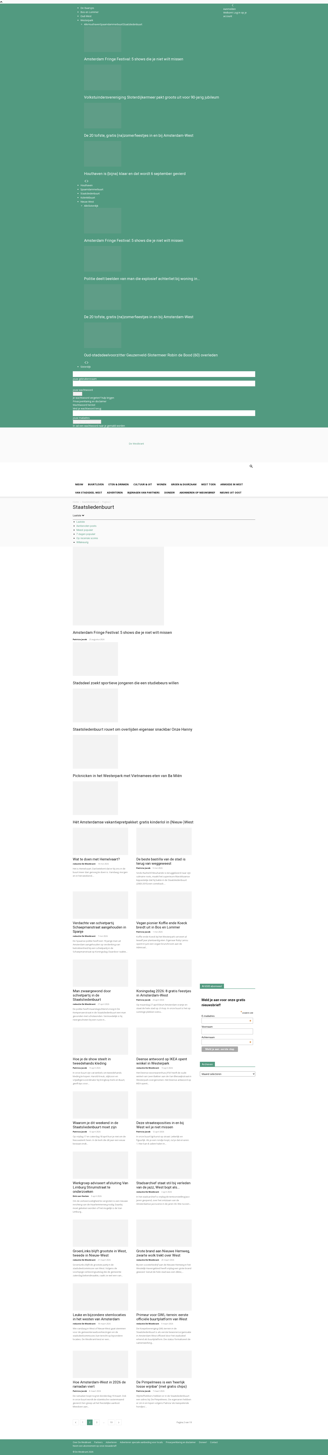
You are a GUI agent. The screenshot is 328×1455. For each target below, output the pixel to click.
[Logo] (99, 478)
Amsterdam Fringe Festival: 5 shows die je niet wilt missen (122, 632)
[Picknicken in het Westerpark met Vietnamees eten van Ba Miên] (164, 752)
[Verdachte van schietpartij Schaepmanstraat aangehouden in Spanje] (100, 905)
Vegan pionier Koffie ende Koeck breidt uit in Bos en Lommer (161, 925)
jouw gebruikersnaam (85, 378)
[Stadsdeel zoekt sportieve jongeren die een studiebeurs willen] (164, 659)
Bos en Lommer (89, 12)
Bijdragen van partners (143, 492)
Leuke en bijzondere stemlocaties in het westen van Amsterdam (99, 1317)
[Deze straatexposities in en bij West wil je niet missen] (164, 1105)
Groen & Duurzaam (183, 484)
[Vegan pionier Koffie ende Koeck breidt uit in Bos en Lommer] (164, 905)
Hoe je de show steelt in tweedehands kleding (92, 1061)
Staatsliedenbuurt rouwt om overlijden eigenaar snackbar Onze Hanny (132, 729)
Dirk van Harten (81, 1196)
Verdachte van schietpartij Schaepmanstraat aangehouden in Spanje (99, 927)
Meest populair (84, 529)
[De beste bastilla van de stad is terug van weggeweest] (164, 841)
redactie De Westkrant (84, 863)
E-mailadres (226, 1016)
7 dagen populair (85, 534)
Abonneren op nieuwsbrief (197, 492)
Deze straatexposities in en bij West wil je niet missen (160, 1125)
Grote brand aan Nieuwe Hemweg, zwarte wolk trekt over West (163, 1253)
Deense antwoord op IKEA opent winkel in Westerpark (161, 1061)
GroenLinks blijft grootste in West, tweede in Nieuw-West (100, 1253)
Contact (214, 1442)
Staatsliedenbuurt (90, 501)
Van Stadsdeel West (88, 492)
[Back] (232, 5)
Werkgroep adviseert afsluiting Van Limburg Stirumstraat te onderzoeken (100, 1187)
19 (111, 1422)
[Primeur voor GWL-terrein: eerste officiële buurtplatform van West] (164, 1297)
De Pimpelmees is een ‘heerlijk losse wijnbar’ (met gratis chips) (161, 1384)
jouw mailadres (81, 417)
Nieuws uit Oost (231, 492)
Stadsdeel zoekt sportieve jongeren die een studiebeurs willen (126, 683)
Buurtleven (96, 484)
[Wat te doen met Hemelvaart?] (100, 841)
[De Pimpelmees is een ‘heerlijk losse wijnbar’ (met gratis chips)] (164, 1364)
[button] (251, 466)
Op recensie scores (87, 538)
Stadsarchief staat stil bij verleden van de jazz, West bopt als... (163, 1185)
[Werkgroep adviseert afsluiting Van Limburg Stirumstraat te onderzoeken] (100, 1165)
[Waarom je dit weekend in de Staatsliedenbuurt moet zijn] (100, 1105)
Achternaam (226, 1037)
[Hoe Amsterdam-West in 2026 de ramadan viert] (100, 1364)
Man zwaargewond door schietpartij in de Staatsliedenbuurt (92, 995)
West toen (208, 484)
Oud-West (86, 16)
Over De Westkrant (82, 1442)
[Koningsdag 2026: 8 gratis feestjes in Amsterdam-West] (164, 973)
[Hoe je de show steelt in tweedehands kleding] (100, 1041)
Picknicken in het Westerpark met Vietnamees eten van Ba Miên (127, 776)
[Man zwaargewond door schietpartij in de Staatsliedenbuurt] (100, 973)
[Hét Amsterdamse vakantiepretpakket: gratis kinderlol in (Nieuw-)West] (164, 798)
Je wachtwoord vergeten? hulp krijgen (93, 397)
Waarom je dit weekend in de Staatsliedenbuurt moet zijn (95, 1125)
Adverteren (115, 492)
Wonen (161, 484)
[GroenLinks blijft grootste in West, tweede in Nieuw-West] (100, 1233)
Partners (98, 1442)
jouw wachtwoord (83, 390)
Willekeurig (82, 542)
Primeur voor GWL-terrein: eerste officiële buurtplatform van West (162, 1317)
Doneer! (169, 492)
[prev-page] (76, 1422)
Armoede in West (231, 484)
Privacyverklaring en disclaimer (89, 401)
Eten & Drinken (118, 484)
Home (76, 501)
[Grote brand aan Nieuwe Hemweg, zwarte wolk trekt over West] (164, 1233)
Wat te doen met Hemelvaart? (96, 859)
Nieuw (79, 484)
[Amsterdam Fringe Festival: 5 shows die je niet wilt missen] (164, 586)
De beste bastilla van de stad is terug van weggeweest (161, 861)
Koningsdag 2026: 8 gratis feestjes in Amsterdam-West (163, 993)
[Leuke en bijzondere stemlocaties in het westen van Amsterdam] (100, 1297)
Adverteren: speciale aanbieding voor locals (141, 1442)
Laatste (80, 521)
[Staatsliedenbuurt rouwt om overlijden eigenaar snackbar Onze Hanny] (164, 705)
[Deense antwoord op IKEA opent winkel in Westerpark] (164, 1041)
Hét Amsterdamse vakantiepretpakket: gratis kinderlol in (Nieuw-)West (133, 822)
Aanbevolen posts (86, 525)
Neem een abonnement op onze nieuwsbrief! (95, 1445)
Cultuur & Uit (142, 484)
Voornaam (207, 1026)
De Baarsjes (87, 8)
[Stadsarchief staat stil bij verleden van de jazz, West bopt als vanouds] (164, 1165)
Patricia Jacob (80, 639)
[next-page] (119, 1422)
